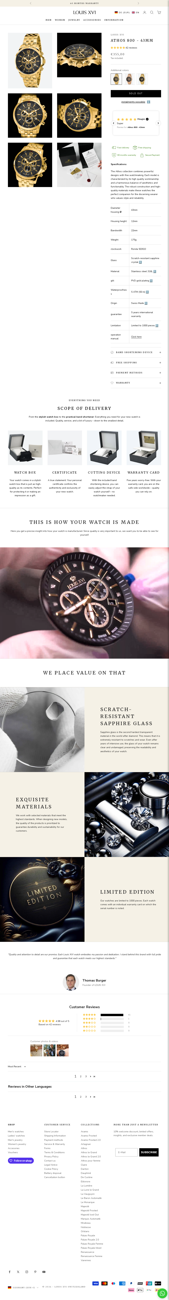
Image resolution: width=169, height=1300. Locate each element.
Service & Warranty (54, 1144)
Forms (47, 1148)
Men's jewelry (15, 1140)
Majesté (85, 1206)
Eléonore (85, 1181)
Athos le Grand (89, 1152)
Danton (85, 1169)
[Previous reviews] (113, 123)
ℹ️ (140, 262)
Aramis (84, 1131)
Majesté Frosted (89, 1210)
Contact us (50, 1160)
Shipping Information (55, 1135)
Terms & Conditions (54, 1152)
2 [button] (80, 1076)
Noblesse (86, 1227)
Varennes (86, 1260)
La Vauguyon (88, 1194)
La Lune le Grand (90, 1189)
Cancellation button (54, 1177)
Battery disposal (52, 1173)
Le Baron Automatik (91, 1198)
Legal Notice (50, 1164)
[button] (126, 12)
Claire (84, 1164)
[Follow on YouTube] (44, 1272)
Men (48, 20)
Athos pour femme (90, 1160)
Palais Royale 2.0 (90, 1239)
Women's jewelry (17, 1144)
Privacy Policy (51, 1156)
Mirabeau (86, 1223)
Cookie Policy (51, 1169)
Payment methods (53, 1140)
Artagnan (86, 1144)
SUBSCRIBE (149, 1152)
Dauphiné (86, 1173)
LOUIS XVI (117, 34)
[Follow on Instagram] (26, 1272)
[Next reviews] (158, 123)
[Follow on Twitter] (18, 1272)
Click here (136, 336)
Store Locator (51, 1131)
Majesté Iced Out (90, 1214)
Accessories (92, 20)
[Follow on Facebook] (9, 1272)
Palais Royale (88, 1235)
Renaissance (87, 1252)
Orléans (85, 1231)
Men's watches (16, 1131)
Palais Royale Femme (92, 1243)
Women (60, 20)
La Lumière (86, 1185)
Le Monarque (88, 1202)
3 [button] (86, 1076)
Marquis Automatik (91, 1218)
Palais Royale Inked (91, 1248)
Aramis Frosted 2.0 (91, 1140)
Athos (84, 1148)
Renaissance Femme (91, 1256)
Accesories (13, 1148)
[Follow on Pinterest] (35, 1272)
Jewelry (74, 20)
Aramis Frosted (89, 1135)
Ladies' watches (16, 1135)
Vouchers (13, 1152)
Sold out (136, 93)
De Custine (86, 1177)
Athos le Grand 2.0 (91, 1156)
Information (113, 20)
